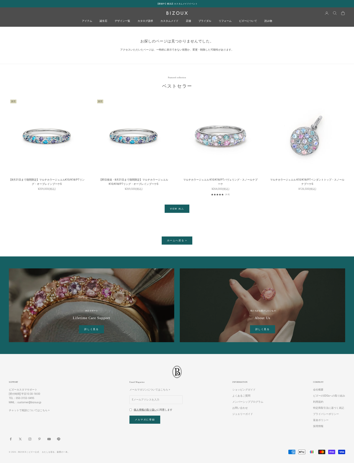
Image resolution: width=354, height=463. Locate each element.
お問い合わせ (240, 407)
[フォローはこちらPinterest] (39, 439)
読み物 (268, 21)
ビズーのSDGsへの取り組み (329, 395)
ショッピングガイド (244, 389)
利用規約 (318, 401)
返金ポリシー (321, 420)
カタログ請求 (145, 21)
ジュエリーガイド (242, 413)
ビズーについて (248, 21)
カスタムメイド (169, 21)
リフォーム (225, 21)
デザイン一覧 (122, 21)
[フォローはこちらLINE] (58, 439)
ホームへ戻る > (177, 240)
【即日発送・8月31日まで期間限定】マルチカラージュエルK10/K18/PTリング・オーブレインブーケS (133, 181)
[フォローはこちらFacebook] (11, 439)
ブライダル (204, 21)
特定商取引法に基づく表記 (328, 407)
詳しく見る (91, 329)
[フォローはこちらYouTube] (49, 439)
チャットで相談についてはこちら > (29, 410)
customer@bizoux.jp (29, 402)
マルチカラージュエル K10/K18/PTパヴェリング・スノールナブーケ (220, 181)
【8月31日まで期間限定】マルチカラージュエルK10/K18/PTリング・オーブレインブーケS (47, 181)
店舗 (188, 21)
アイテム (87, 21)
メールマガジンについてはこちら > (149, 389)
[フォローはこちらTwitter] (20, 439)
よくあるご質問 (241, 395)
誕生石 (103, 21)
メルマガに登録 (145, 419)
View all (177, 208)
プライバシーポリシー (326, 413)
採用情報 (318, 426)
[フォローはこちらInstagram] (30, 439)
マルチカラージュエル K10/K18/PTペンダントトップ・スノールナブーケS (307, 181)
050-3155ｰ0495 (25, 398)
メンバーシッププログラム (247, 401)
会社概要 (318, 389)
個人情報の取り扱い (145, 409)
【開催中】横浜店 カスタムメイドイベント (177, 4)
